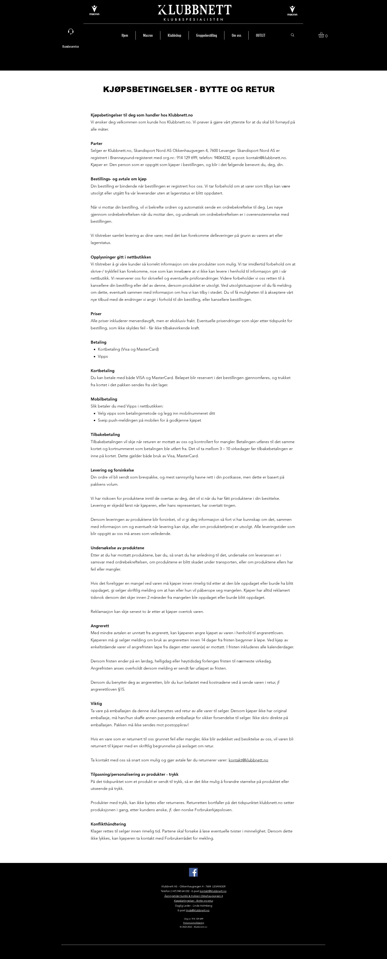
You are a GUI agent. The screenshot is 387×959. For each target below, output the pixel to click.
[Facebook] (193, 872)
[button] (324, 35)
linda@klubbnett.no (197, 910)
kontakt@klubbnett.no (266, 157)
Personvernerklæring (193, 922)
